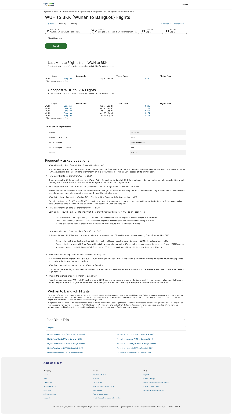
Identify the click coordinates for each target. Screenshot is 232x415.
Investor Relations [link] (50, 386)
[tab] (51, 23)
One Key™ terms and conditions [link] (103, 386)
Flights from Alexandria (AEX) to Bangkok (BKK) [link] (66, 334)
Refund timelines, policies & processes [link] (156, 382)
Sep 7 (148, 32)
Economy (177, 24)
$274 (147, 113)
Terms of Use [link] (97, 382)
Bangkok (68, 78)
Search (56, 46)
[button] (116, 319)
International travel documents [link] (153, 390)
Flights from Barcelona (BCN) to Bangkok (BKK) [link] (66, 343)
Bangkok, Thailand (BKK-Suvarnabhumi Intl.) (118, 32)
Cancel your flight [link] (149, 379)
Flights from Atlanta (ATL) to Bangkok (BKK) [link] (64, 339)
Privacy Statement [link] (99, 375)
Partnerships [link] (48, 382)
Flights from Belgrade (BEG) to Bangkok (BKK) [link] (135, 348)
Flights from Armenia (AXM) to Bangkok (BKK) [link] (135, 339)
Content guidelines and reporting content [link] (107, 398)
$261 (147, 108)
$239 (147, 78)
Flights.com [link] (47, 12)
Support (185, 4)
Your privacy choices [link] (100, 394)
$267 (147, 110)
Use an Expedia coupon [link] (151, 386)
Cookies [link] (96, 379)
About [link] (45, 375)
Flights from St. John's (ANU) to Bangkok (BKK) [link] (135, 334)
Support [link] (146, 375)
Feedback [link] (47, 398)
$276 (147, 115)
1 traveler (165, 24)
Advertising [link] (47, 390)
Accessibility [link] (97, 390)
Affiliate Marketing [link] (50, 394)
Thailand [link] (56, 12)
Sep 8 (172, 32)
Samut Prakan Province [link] (69, 12)
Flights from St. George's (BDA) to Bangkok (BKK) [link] (136, 343)
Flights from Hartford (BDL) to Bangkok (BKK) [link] (65, 348)
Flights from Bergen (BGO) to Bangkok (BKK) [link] (65, 353)
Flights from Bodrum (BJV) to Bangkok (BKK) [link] (134, 353)
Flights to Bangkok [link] (86, 12)
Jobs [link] (45, 379)
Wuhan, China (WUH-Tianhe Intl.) (65, 32)
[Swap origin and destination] (92, 30)
